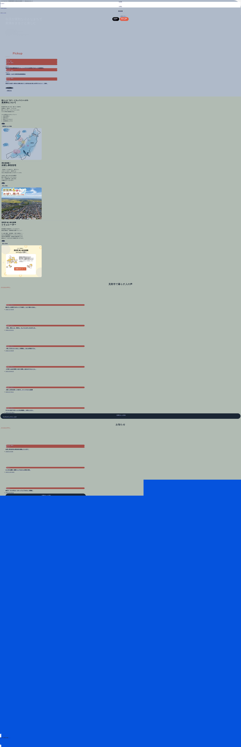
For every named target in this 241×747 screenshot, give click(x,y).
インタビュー (26, 716)
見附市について (11, 716)
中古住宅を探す (23, 719)
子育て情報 (11, 727)
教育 (8, 727)
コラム (30, 716)
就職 (8, 722)
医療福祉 (15, 727)
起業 (10, 722)
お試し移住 (12, 731)
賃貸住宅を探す (11, 719)
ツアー (9, 731)
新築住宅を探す (17, 719)
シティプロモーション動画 (19, 716)
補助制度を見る (29, 719)
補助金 (16, 731)
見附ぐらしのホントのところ (13, 726)
